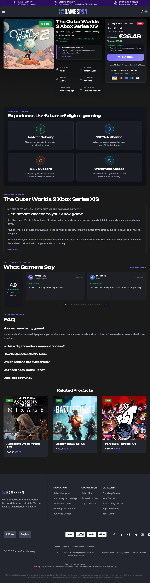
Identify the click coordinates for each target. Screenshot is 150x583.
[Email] (142, 534)
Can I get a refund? (18, 377)
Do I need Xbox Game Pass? (24, 369)
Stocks (66, 546)
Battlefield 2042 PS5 (70, 443)
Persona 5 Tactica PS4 (120, 443)
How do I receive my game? (24, 328)
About (57, 546)
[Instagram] (128, 534)
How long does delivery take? (25, 353)
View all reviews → (137, 267)
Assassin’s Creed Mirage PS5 (23, 445)
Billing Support (78, 546)
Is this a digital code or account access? (34, 346)
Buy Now (127, 57)
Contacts (91, 546)
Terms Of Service (139, 552)
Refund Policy (108, 552)
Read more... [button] (13, 249)
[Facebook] (114, 534)
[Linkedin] (135, 534)
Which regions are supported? (27, 361)
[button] (3, 11)
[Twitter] (121, 534)
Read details (66, 56)
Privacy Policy (123, 552)
